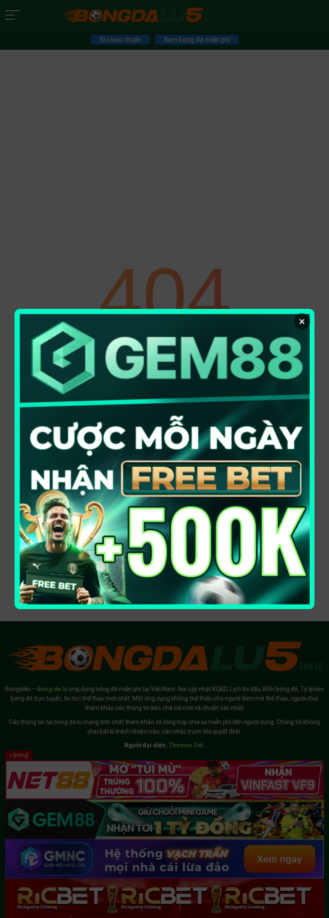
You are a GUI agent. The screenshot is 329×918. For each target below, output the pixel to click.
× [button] (302, 321)
